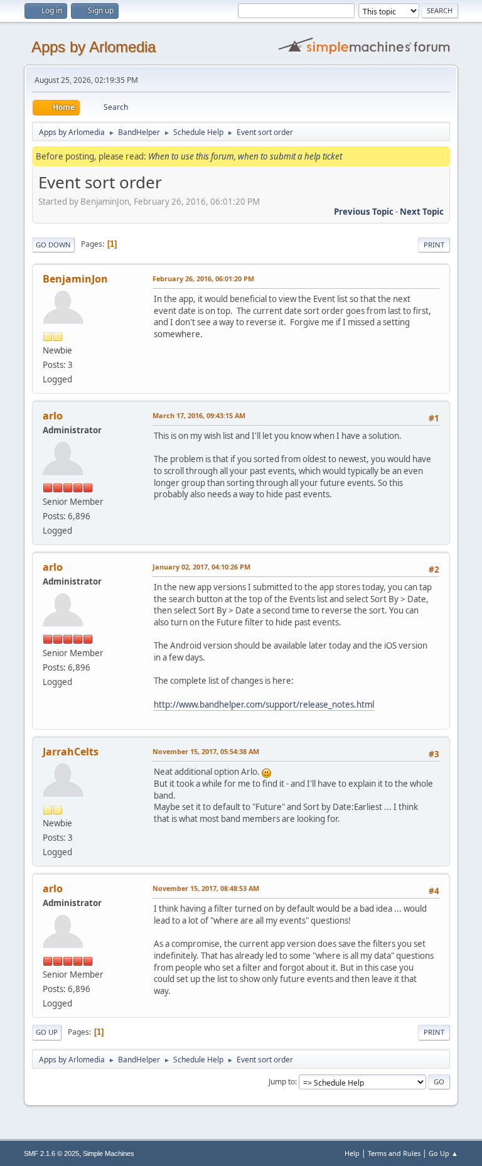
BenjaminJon (75, 279)
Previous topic (364, 211)
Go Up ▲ (443, 1153)
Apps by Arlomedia (93, 46)
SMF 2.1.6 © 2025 (51, 1153)
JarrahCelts (71, 751)
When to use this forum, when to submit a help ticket (245, 156)
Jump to (282, 1081)
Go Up (47, 1032)
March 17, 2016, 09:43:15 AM (199, 415)
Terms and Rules (394, 1153)
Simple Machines (108, 1153)
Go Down (53, 244)
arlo (53, 416)
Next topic (422, 211)
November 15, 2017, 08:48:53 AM (206, 888)
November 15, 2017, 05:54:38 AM (206, 751)
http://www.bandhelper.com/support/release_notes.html (264, 704)
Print (434, 244)
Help (352, 1153)
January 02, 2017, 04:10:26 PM (201, 566)
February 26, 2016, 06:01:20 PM (203, 278)
